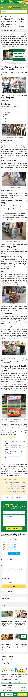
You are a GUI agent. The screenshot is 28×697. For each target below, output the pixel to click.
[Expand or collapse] (25, 30)
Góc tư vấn (8, 16)
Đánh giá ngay (14, 553)
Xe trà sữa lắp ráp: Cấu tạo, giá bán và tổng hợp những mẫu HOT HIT (6, 624)
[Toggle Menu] (2, 7)
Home (2, 16)
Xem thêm (21, 671)
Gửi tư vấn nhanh (14, 528)
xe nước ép (17, 428)
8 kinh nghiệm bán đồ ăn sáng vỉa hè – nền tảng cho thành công (7, 647)
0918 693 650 (24, 690)
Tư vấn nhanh (22, 694)
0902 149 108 (24, 687)
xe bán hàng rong (11, 35)
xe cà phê (10, 428)
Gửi (15, 694)
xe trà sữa (23, 426)
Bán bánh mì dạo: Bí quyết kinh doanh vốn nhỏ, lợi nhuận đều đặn (20, 624)
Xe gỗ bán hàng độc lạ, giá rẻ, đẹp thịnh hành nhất (21, 646)
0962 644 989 (24, 689)
